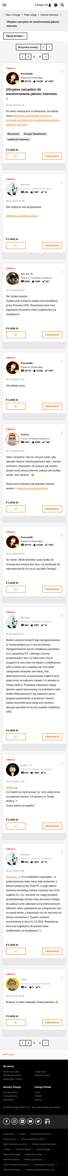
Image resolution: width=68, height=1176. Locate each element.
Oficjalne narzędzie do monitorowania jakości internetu (31, 92)
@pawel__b (13, 877)
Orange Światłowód (35, 134)
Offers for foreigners (12, 1170)
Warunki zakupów (11, 1159)
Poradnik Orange (23, 1149)
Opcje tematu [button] (14, 36)
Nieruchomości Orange (44, 1165)
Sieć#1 (22, 1134)
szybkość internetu (18, 139)
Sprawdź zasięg (42, 1075)
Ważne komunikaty (11, 1154)
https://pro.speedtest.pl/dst (32, 488)
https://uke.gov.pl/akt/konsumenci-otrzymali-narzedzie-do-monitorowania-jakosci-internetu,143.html (33, 120)
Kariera (38, 1100)
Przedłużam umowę (12, 1075)
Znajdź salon (41, 1072)
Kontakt (38, 1096)
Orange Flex (8, 1134)
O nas (37, 1092)
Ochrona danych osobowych (16, 1165)
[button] (62, 71)
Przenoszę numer (11, 1072)
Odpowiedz (52, 156)
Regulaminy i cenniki (12, 1079)
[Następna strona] (45, 57)
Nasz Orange (13, 14)
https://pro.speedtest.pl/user (22, 216)
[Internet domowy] (28, 47)
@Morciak (12, 787)
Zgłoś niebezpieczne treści (15, 1144)
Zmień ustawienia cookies (32, 1139)
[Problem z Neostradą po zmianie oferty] (43, 47)
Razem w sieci (9, 1139)
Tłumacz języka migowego (44, 1144)
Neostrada (13, 134)
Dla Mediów (8, 1100)
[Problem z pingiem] (49, 47)
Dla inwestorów (10, 1096)
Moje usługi (30, 14)
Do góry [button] (10, 1054)
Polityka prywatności (33, 1159)
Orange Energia (43, 1149)
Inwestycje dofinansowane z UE (40, 1170)
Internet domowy (49, 14)
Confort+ (7, 1149)
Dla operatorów (10, 1092)
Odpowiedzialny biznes (40, 1134)
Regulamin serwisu (33, 1154)
